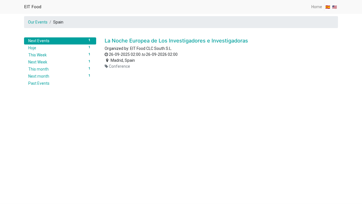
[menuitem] (316, 7)
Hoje (59, 47)
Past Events (38, 83)
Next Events (59, 40)
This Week (59, 54)
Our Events (38, 22)
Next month (59, 76)
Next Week (59, 62)
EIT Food (32, 6)
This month (59, 69)
